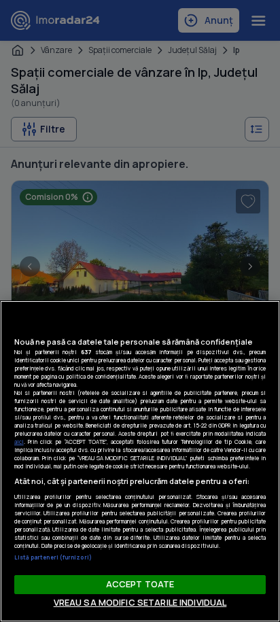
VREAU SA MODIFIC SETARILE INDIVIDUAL (140, 602)
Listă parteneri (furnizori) (53, 557)
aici (19, 441)
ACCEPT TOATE (140, 584)
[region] (140, 461)
